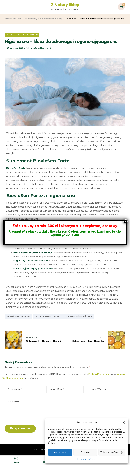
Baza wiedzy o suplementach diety (42, 19)
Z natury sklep (37, 48)
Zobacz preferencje (112, 452)
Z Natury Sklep (65, 5)
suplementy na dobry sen (48, 316)
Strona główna (13, 19)
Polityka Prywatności (99, 374)
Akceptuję (60, 452)
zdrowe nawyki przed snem (79, 316)
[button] (123, 422)
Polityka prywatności (86, 459)
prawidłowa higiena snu (18, 316)
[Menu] (8, 7)
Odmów (85, 452)
